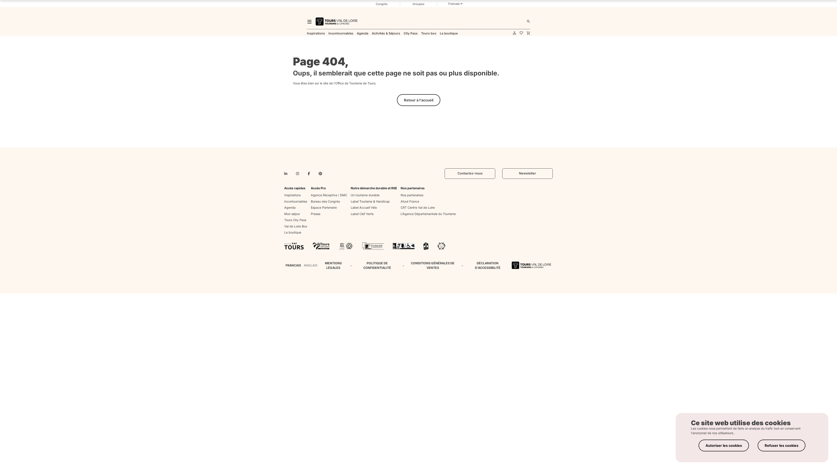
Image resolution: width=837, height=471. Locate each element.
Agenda (290, 207)
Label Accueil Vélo (364, 207)
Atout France (410, 201)
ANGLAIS (310, 265)
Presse (315, 214)
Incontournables (295, 201)
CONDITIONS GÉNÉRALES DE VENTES (432, 265)
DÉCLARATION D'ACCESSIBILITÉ (487, 265)
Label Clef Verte (362, 214)
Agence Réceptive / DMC (329, 195)
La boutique (292, 232)
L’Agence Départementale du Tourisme (428, 214)
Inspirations (292, 195)
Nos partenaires (412, 195)
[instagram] (297, 173)
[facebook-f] (309, 173)
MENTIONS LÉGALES (333, 265)
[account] (514, 33)
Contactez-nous (470, 173)
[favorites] (521, 33)
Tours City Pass (295, 220)
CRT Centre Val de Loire (418, 207)
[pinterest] (320, 173)
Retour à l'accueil (418, 100)
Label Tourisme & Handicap (370, 201)
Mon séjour (292, 214)
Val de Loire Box (295, 226)
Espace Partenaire (324, 207)
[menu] (309, 21)
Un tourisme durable (365, 195)
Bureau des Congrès (325, 201)
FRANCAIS (293, 265)
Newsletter (527, 173)
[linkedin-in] (285, 173)
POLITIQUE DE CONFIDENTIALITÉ (377, 265)
